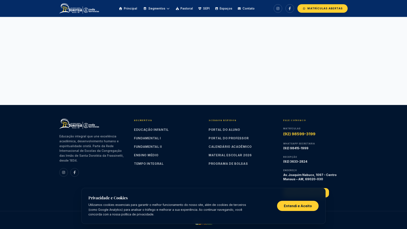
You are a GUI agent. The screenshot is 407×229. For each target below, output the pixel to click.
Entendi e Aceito (298, 206)
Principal (130, 8)
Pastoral (186, 8)
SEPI (206, 8)
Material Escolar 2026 (230, 155)
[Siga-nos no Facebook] (290, 8)
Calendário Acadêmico (230, 146)
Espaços (226, 8)
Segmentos (156, 8)
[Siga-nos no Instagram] (278, 8)
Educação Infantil (151, 129)
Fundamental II (148, 146)
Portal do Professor (229, 138)
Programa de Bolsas (228, 163)
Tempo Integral (149, 163)
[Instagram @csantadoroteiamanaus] (63, 172)
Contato (249, 8)
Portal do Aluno (224, 129)
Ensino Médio (146, 155)
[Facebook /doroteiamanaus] (74, 172)
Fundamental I (147, 138)
